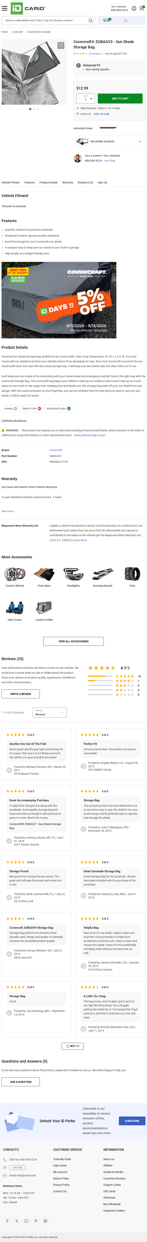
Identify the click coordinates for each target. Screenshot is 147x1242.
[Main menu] (4, 8)
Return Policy (61, 1178)
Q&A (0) (102, 182)
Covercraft (17, 32)
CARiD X (17, 1221)
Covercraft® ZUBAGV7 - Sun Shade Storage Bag (35, 826)
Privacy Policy (61, 1184)
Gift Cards (109, 1191)
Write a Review (21, 694)
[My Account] (134, 8)
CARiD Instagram (45, 1221)
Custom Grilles (44, 619)
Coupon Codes (112, 1184)
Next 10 (74, 1046)
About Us (108, 1159)
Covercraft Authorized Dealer (58, 408)
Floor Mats (44, 585)
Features (29, 182)
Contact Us (59, 1191)
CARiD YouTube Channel (26, 1221)
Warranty (67, 182)
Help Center (60, 1165)
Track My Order (62, 1159)
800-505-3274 (119, 10)
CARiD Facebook (7, 1221)
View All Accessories (74, 641)
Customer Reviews (114, 1178)
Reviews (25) (85, 182)
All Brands (109, 1197)
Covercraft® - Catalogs (10, 408)
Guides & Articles (113, 1172)
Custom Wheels (15, 585)
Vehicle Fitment (11, 182)
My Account (60, 1172)
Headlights (73, 585)
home (5, 32)
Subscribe (132, 1120)
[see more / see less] (9, 511)
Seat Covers (15, 619)
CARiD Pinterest (36, 1221)
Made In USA (31, 408)
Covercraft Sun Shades (39, 32)
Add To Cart (120, 98)
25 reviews (94, 53)
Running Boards (102, 585)
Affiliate (107, 1165)
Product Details (48, 182)
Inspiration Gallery (114, 1210)
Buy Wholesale (112, 1204)
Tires (132, 585)
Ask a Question (20, 1081)
